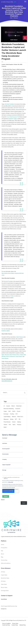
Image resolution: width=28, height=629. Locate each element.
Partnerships (4, 560)
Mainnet (14, 416)
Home (11, 17)
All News (3, 572)
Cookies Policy (15, 625)
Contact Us (3, 608)
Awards (8, 406)
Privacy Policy (15, 623)
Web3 (5, 427)
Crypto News (4, 575)
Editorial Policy (23, 625)
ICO (16, 413)
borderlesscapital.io (6, 330)
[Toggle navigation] (25, 1)
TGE (10, 424)
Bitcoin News (4, 587)
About (2, 554)
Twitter (12, 295)
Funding (12, 413)
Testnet (5, 424)
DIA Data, (4, 356)
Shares (13, 421)
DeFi (9, 411)
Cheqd (21, 354)
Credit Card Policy (6, 625)
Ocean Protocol (19, 356)
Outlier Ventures (18, 107)
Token (14, 424)
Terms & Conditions (6, 623)
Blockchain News (5, 578)
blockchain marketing (9, 408)
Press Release (7, 421)
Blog (2, 557)
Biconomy (7, 354)
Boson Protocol (13, 354)
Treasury (19, 424)
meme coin (20, 416)
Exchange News (5, 590)
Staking (19, 421)
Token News (4, 584)
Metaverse (6, 419)
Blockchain (19, 406)
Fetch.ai (7, 356)
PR (19, 419)
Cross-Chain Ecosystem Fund (13, 116)
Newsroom (16, 17)
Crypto (5, 411)
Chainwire (17, 408)
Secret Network (5, 358)
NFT (16, 419)
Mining (11, 419)
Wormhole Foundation (9, 104)
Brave (18, 354)
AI (4, 406)
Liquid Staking (7, 416)
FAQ (2, 550)
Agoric (3, 354)
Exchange (6, 413)
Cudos (24, 354)
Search (2, 499)
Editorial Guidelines (6, 563)
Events (18, 411)
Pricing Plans (4, 547)
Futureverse (12, 356)
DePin (13, 411)
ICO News (3, 581)
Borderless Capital (13, 118)
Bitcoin (13, 406)
